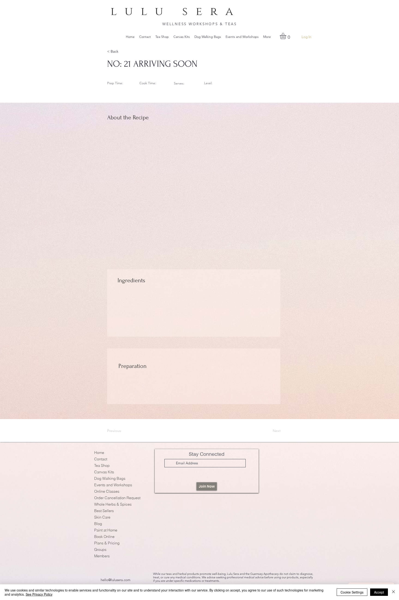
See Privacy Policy (39, 594)
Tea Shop (102, 465)
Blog (98, 523)
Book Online (104, 536)
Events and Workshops (113, 485)
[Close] (393, 592)
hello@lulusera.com (115, 580)
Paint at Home (105, 530)
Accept (379, 592)
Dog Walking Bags (109, 478)
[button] (286, 36)
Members (102, 556)
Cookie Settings (352, 592)
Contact (100, 459)
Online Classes (106, 491)
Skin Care (102, 517)
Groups (100, 549)
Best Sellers (104, 510)
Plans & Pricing (107, 543)
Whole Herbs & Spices (113, 504)
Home (99, 452)
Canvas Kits (104, 472)
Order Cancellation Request (117, 497)
